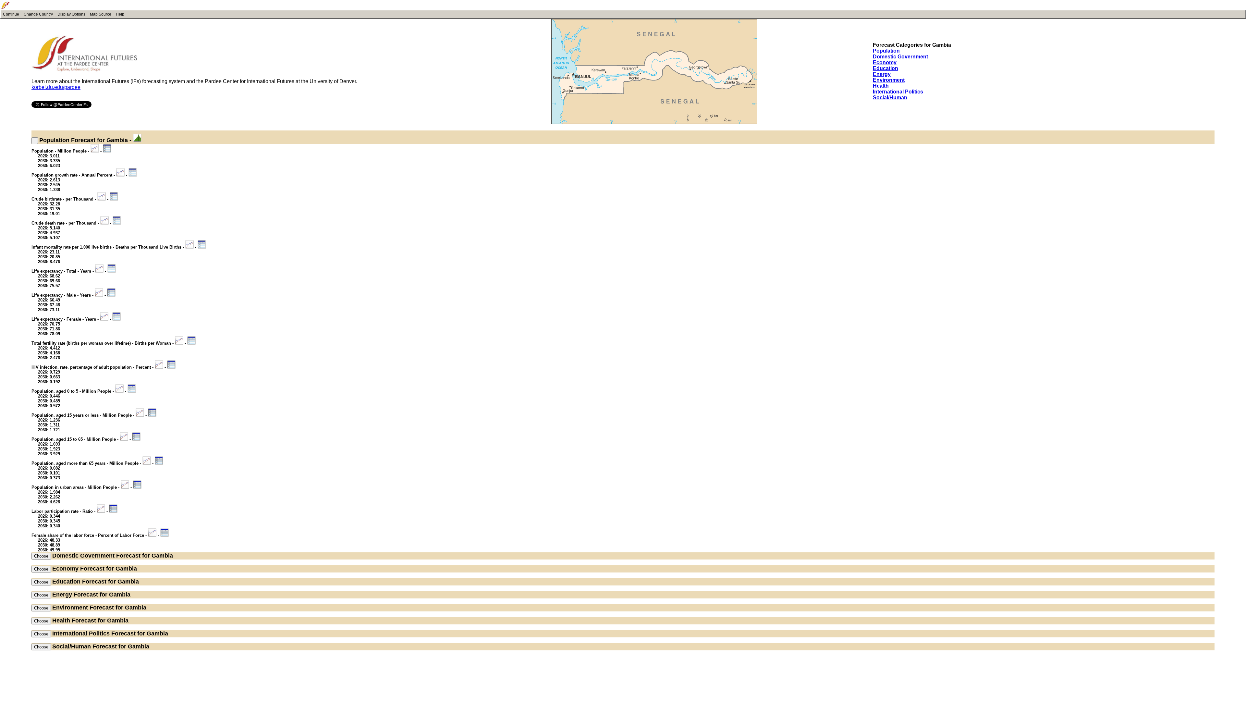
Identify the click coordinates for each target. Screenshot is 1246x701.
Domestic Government (900, 56)
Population (886, 51)
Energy (882, 74)
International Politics (898, 91)
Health (881, 86)
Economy (885, 62)
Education (885, 68)
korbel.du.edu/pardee (55, 87)
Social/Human (890, 97)
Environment (889, 80)
